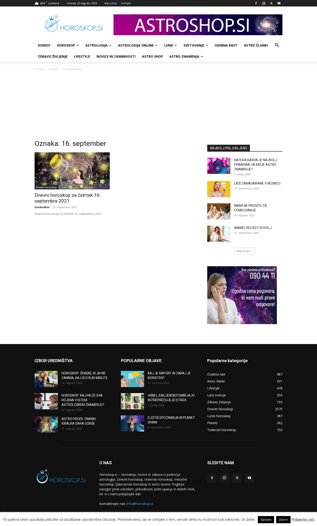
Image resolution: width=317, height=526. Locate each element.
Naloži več (243, 251)
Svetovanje (194, 45)
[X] (271, 3)
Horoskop (66, 45)
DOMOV (44, 45)
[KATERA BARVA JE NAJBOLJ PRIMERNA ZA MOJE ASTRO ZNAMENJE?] (218, 166)
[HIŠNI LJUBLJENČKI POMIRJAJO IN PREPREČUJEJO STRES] (132, 401)
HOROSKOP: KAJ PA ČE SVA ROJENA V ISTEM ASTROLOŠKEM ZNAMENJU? (82, 400)
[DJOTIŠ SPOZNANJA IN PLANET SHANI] (132, 423)
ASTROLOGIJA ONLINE (136, 45)
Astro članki (256, 45)
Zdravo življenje (53, 56)
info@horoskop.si (140, 503)
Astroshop (110, 3)
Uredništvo (42, 207)
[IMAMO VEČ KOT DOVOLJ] (218, 233)
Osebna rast (226, 45)
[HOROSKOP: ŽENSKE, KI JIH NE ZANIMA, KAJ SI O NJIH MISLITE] (46, 379)
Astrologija (96, 45)
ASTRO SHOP (152, 56)
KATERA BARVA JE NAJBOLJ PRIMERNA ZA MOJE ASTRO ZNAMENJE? (255, 164)
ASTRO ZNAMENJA (184, 56)
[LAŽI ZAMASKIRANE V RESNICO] (218, 189)
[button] (276, 46)
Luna (168, 45)
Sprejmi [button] (266, 519)
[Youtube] (278, 3)
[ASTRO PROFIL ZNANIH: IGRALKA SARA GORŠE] (46, 424)
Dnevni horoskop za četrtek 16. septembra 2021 (68, 198)
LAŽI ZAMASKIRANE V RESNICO (257, 183)
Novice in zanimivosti (116, 56)
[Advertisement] (158, 106)
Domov (39, 69)
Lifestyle (82, 56)
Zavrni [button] (283, 519)
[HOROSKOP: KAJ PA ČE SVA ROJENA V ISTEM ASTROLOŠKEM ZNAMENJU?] (46, 401)
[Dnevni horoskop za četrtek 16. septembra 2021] (72, 170)
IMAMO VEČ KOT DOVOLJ (253, 228)
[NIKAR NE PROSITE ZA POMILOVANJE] (218, 211)
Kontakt (126, 3)
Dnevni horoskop (46, 187)
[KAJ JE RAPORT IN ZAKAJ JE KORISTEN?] (132, 379)
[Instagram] (263, 3)
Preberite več (302, 519)
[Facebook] (255, 3)
